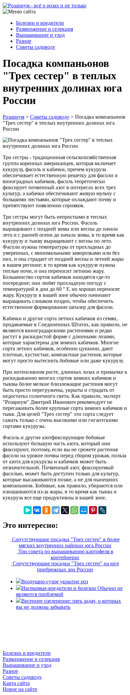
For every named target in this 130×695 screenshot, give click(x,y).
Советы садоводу (35, 47)
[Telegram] (56, 510)
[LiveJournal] (102, 510)
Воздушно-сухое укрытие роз (54, 581)
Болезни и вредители (40, 23)
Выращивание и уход (40, 35)
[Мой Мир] (84, 510)
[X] (65, 510)
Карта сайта (16, 683)
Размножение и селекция (44, 29)
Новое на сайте (20, 689)
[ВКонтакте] (37, 510)
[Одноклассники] (46, 510)
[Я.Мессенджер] (28, 510)
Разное (23, 41)
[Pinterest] (93, 510)
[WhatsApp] (74, 510)
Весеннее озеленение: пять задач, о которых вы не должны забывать (68, 604)
